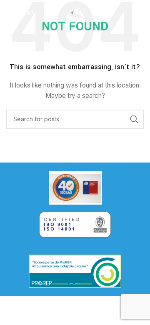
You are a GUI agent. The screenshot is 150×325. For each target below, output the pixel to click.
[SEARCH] (134, 119)
